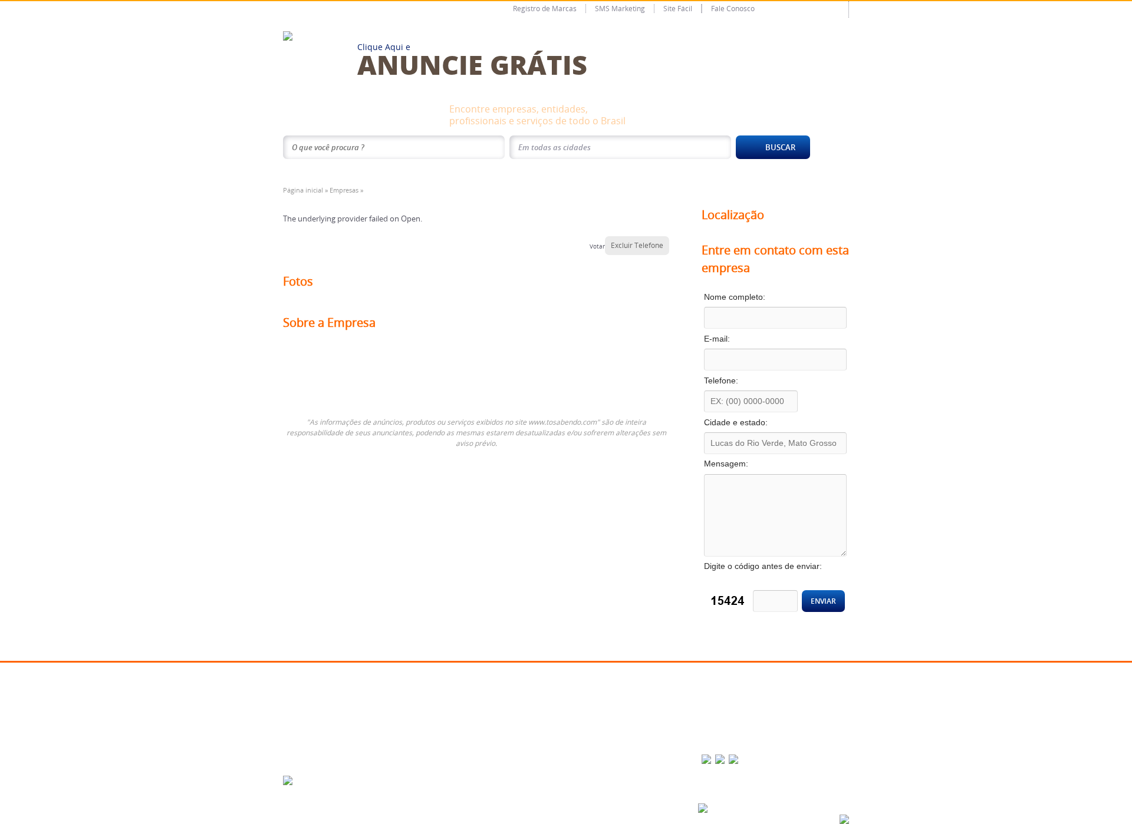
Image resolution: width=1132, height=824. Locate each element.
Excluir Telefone (637, 245)
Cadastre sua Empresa (422, 709)
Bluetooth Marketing (516, 725)
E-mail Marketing (511, 693)
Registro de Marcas (545, 9)
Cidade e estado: (754, 422)
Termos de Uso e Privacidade (622, 725)
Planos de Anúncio (417, 693)
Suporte (301, 757)
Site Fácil (677, 9)
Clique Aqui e (472, 57)
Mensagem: (745, 463)
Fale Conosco (733, 9)
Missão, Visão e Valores (324, 709)
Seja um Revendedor (420, 725)
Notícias (401, 741)
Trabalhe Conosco (722, 709)
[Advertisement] (421, 361)
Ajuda (586, 709)
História (300, 693)
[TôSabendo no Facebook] (706, 759)
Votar (597, 246)
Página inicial (303, 190)
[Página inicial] (287, 34)
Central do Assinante (609, 693)
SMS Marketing (620, 9)
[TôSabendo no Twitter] (720, 759)
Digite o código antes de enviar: (765, 571)
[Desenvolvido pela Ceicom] (703, 808)
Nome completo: (753, 297)
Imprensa (303, 741)
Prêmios (301, 725)
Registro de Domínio (516, 741)
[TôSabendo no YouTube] (733, 759)
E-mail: (736, 338)
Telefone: (740, 380)
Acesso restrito (808, 9)
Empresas (344, 190)
